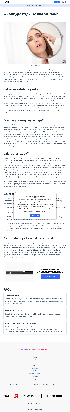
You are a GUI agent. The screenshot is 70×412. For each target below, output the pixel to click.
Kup (57, 2)
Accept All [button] (35, 215)
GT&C (35, 357)
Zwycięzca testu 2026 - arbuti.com (35, 5)
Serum (50, 243)
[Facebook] (28, 403)
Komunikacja (35, 368)
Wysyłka (35, 379)
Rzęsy (21, 18)
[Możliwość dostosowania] (36, 403)
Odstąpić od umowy (35, 373)
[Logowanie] (65, 2)
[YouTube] (41, 403)
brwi (47, 141)
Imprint (35, 365)
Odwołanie (35, 370)
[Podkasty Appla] (39, 403)
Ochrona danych (35, 360)
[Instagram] (33, 403)
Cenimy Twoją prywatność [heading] (35, 197)
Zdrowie (17, 18)
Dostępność (35, 376)
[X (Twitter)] (31, 403)
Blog (35, 362)
